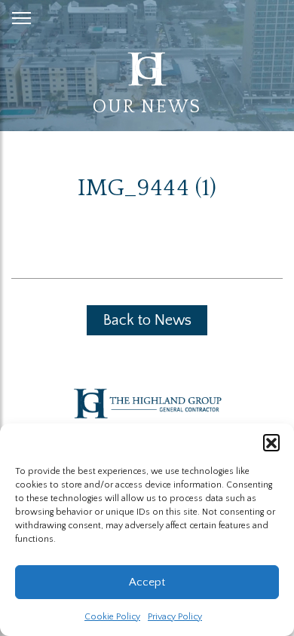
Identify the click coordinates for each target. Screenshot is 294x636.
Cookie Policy (112, 617)
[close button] (21, 15)
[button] (271, 442)
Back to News (147, 320)
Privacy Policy (175, 617)
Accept (147, 582)
